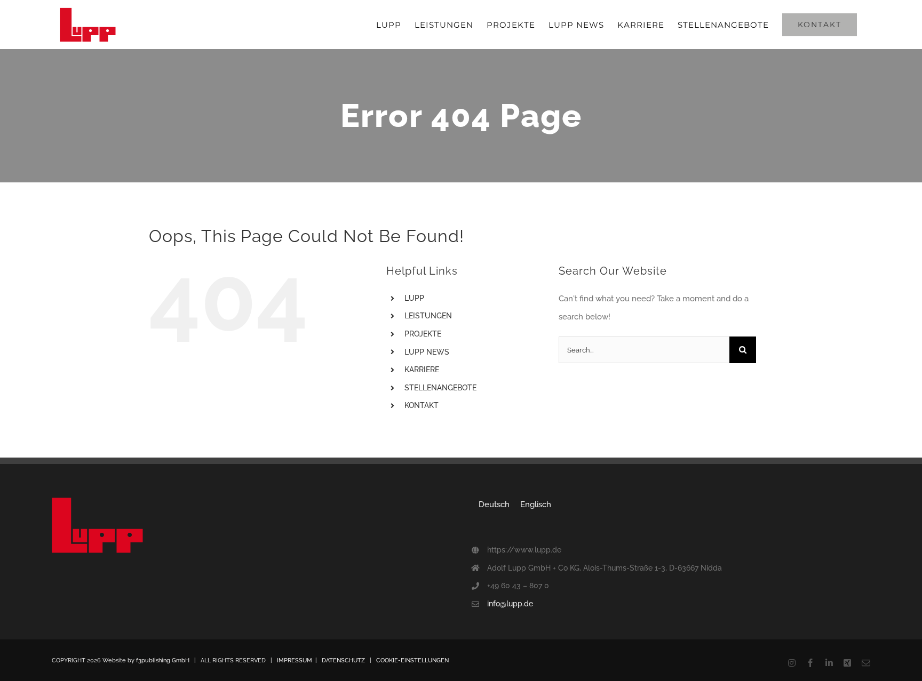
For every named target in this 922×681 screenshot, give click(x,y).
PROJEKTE (422, 334)
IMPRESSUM (294, 660)
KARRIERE (421, 369)
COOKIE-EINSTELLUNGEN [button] (412, 660)
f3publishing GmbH (162, 660)
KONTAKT (421, 405)
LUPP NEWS (426, 352)
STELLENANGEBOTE (440, 387)
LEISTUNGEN (428, 315)
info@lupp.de (510, 603)
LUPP (414, 298)
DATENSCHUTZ (343, 660)
